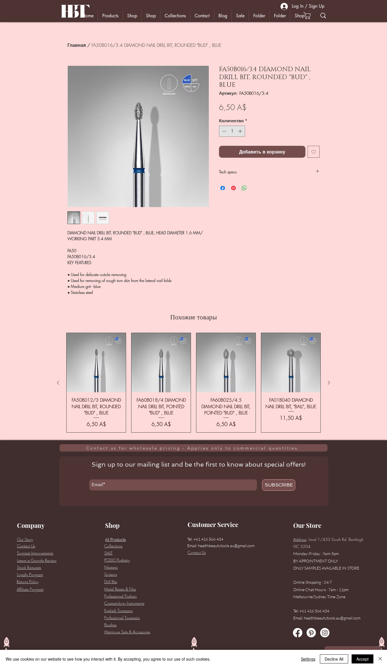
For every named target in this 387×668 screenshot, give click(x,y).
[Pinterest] (311, 632)
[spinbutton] (232, 131)
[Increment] (240, 131)
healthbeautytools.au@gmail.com (226, 545)
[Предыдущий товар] (58, 382)
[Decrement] (223, 131)
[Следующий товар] (329, 382)
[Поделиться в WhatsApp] (244, 188)
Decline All (334, 659)
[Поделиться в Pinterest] (233, 188)
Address (299, 539)
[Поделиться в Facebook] (222, 188)
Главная (76, 45)
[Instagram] (324, 632)
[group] (193, 382)
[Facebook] (297, 632)
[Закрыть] (380, 658)
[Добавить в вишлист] (314, 152)
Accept (362, 659)
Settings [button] (308, 659)
